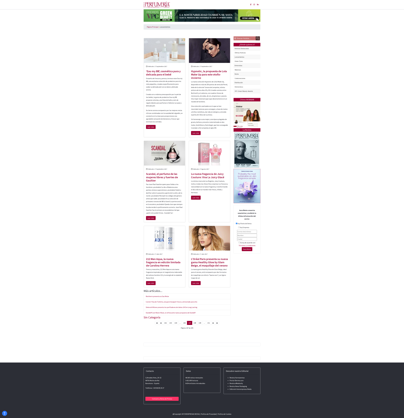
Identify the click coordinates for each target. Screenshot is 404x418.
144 (175, 323)
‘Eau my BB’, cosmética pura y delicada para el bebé (163, 72)
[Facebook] (250, 4)
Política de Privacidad (208, 414)
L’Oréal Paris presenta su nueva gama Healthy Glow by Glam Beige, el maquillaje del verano (209, 262)
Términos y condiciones (247, 245)
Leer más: (150, 127)
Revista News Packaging (238, 386)
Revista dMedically (236, 383)
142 (165, 323)
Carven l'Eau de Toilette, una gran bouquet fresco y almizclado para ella (171, 302)
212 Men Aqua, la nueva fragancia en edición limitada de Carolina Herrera (163, 262)
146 (184, 323)
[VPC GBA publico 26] (202, 15)
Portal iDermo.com (236, 380)
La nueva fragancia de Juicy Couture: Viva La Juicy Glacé (207, 175)
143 (170, 323)
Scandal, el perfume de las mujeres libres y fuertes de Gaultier (162, 177)
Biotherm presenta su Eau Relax (157, 296)
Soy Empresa (244, 227)
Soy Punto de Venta (244, 223)
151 (208, 323)
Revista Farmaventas (237, 378)
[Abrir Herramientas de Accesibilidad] (4, 413)
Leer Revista (247, 158)
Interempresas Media (243, 389)
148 (194, 323)
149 (200, 323)
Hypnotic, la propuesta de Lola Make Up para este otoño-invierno (209, 74)
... (180, 323)
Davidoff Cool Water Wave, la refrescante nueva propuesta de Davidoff (170, 313)
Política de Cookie (224, 414)
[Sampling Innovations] (247, 186)
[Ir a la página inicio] (157, 323)
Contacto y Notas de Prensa (162, 399)
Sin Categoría (152, 317)
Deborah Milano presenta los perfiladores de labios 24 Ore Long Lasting (171, 307)
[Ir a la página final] (217, 323)
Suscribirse (247, 249)
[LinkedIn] (257, 4)
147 (189, 323)
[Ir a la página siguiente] (213, 323)
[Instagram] (254, 4)
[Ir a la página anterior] (161, 323)
